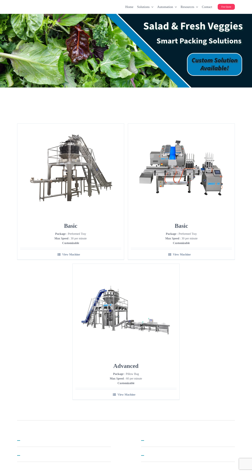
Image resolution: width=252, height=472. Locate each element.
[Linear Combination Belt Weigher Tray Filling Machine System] (181, 170)
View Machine (71, 254)
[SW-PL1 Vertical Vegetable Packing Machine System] (126, 310)
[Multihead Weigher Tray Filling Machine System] (70, 170)
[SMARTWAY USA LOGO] (46, 4)
